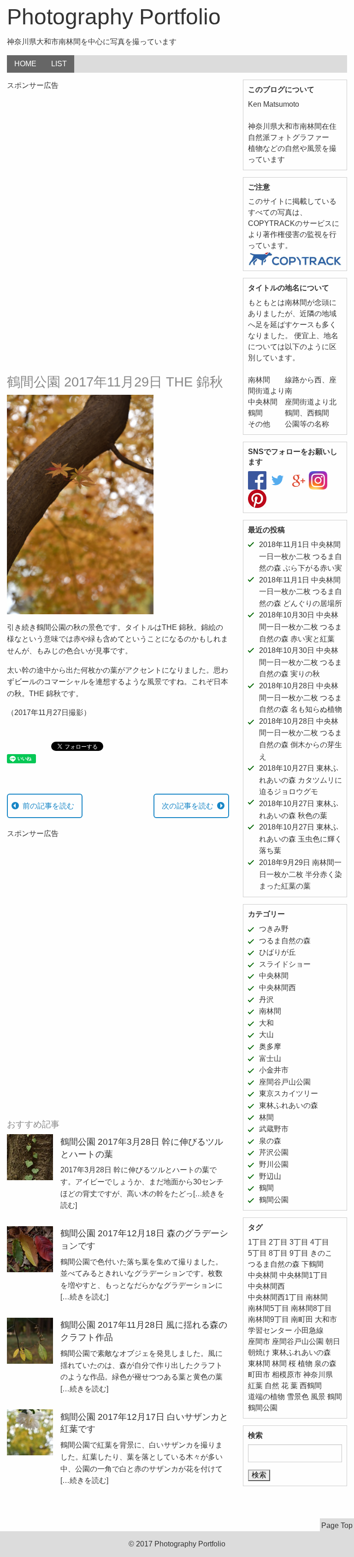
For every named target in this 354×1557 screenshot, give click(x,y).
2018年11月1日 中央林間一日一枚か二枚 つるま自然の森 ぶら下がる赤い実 (300, 556)
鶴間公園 (274, 1200)
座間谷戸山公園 (285, 1082)
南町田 (302, 1319)
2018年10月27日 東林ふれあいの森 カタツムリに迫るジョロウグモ (300, 780)
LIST (59, 64)
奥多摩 (270, 1046)
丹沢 (266, 999)
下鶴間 (312, 1264)
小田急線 (309, 1330)
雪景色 (298, 1397)
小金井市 (274, 1070)
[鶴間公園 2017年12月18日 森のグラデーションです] (30, 1248)
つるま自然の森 (285, 941)
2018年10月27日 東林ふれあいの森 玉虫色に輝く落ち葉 (300, 838)
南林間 (270, 1011)
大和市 (326, 1319)
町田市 (259, 1374)
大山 (266, 1034)
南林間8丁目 (311, 1308)
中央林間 (274, 976)
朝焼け (259, 1352)
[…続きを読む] (84, 1297)
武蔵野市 (274, 1129)
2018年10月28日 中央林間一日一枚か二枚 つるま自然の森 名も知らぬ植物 (300, 697)
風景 (318, 1397)
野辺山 (270, 1176)
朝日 (332, 1341)
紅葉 (255, 1386)
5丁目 (257, 1253)
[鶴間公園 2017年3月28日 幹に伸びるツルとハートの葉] (30, 1157)
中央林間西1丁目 (276, 1297)
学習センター (270, 1330)
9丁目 (298, 1253)
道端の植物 (266, 1397)
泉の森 (270, 1141)
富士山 (270, 1058)
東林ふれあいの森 (288, 1105)
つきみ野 (274, 929)
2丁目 (278, 1242)
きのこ (321, 1253)
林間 (266, 1117)
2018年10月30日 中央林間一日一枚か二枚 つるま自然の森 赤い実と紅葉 (300, 626)
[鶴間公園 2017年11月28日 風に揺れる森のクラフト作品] (30, 1340)
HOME (25, 64)
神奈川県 (318, 1374)
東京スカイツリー (288, 1093)
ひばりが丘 (277, 952)
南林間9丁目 (268, 1319)
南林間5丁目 (268, 1308)
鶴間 (266, 1188)
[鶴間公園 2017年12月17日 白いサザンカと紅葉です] (30, 1432)
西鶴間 (311, 1386)
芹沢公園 (274, 1152)
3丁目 (298, 1242)
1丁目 (257, 1242)
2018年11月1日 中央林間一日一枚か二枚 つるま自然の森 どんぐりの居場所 (300, 591)
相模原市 (286, 1374)
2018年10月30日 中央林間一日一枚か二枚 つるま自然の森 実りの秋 (300, 662)
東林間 (259, 1363)
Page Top (337, 1525)
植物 (305, 1363)
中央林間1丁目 (303, 1275)
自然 (272, 1386)
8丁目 (278, 1253)
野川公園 (274, 1164)
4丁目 (319, 1242)
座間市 (259, 1341)
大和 (266, 1023)
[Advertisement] (118, 163)
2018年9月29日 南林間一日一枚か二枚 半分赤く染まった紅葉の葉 (300, 874)
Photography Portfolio (114, 17)
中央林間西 (277, 988)
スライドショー (285, 964)
